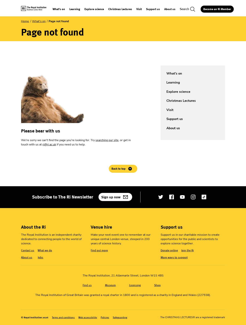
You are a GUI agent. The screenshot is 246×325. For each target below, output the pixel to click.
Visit (139, 9)
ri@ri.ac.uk (49, 145)
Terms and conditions (63, 317)
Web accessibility (87, 317)
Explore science (94, 9)
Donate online (169, 250)
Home (25, 21)
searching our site (106, 140)
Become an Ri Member (217, 9)
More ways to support (174, 257)
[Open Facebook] (171, 197)
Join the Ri (187, 250)
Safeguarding (120, 317)
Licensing (135, 285)
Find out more (99, 250)
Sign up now (110, 197)
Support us (153, 9)
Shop (157, 285)
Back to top (118, 168)
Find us (87, 285)
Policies (105, 317)
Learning (74, 9)
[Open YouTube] (182, 197)
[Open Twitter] (161, 197)
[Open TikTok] (204, 197)
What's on (59, 9)
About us (169, 9)
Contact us (27, 250)
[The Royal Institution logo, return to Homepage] (37, 9)
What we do (45, 250)
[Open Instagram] (193, 197)
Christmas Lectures (120, 9)
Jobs (40, 257)
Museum (110, 285)
